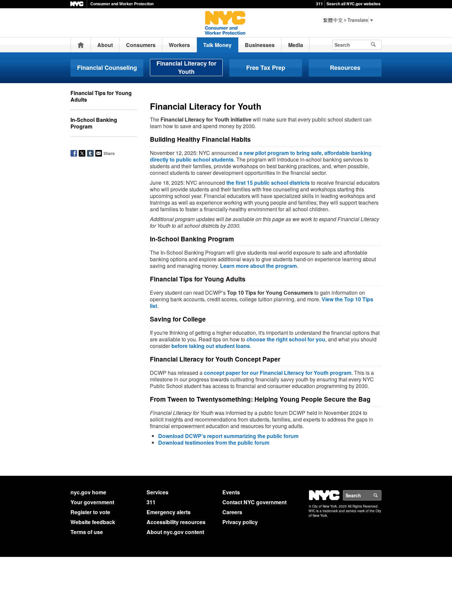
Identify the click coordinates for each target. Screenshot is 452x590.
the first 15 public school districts (268, 182)
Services (157, 492)
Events (231, 492)
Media (295, 45)
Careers (232, 512)
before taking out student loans (210, 346)
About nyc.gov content (175, 532)
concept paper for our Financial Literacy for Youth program (277, 372)
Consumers (141, 45)
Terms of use (86, 532)
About (105, 45)
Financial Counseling (107, 67)
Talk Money (217, 45)
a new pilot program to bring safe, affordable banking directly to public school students (261, 156)
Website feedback (92, 522)
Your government (92, 502)
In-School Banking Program (93, 123)
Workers (179, 45)
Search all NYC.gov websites (354, 4)
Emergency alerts (169, 512)
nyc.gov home (88, 492)
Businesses (260, 45)
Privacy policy (240, 522)
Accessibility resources (176, 522)
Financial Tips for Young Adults (101, 96)
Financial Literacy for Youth (186, 67)
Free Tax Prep (265, 67)
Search (381, 495)
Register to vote (90, 512)
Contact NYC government (254, 502)
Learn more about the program (258, 266)
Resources (345, 67)
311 (319, 4)
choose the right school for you (286, 339)
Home (80, 44)
